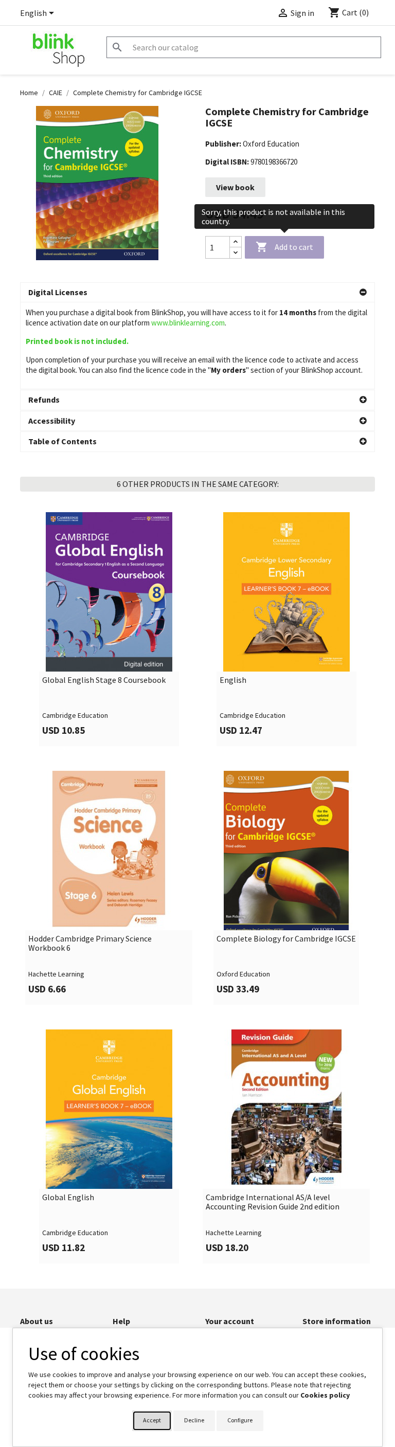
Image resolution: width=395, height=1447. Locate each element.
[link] (109, 629)
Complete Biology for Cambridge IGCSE (286, 939)
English (233, 680)
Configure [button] (240, 1420)
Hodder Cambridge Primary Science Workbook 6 (90, 943)
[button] (197, 292)
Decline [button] (194, 1420)
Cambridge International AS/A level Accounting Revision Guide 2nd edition (272, 1202)
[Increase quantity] (235, 242)
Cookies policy (325, 1395)
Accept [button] (152, 1420)
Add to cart (284, 247)
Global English (68, 1197)
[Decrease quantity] (235, 253)
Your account (229, 1321)
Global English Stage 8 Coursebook (104, 680)
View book (235, 187)
